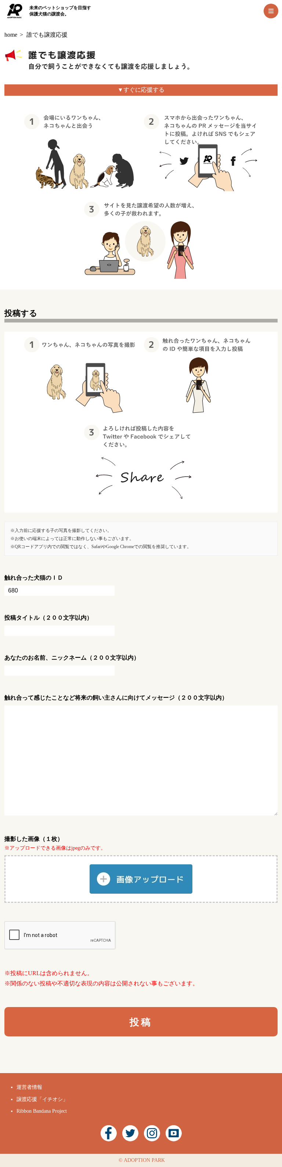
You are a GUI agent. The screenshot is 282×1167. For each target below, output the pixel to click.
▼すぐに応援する (141, 90)
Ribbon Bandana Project (42, 1111)
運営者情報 (29, 1087)
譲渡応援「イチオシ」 (42, 1099)
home (10, 35)
